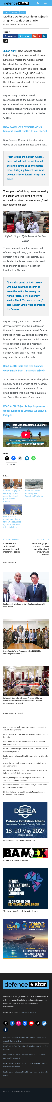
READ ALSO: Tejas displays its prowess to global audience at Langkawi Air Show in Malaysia (25, 411)
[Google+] (35, 36)
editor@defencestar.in (27, 1012)
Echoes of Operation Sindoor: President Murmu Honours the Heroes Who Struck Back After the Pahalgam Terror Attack (22, 700)
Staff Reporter (11, 24)
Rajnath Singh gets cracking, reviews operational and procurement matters (11, 496)
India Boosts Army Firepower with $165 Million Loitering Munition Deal (22, 652)
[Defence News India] (16, 2)
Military (14, 12)
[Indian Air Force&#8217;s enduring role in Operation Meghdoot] (34, 484)
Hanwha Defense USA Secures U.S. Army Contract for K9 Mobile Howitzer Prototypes (25, 786)
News (23, 12)
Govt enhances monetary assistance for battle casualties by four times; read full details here (12, 521)
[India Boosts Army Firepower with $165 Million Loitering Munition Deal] (26, 634)
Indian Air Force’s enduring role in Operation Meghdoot (34, 493)
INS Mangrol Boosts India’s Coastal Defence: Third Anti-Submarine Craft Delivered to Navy (25, 771)
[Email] (5, 41)
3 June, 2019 (22, 24)
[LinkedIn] (44, 36)
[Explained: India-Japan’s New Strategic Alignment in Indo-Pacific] (26, 587)
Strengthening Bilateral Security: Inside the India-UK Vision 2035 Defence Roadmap (23, 778)
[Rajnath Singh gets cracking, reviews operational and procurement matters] (12, 484)
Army (6, 12)
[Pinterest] (40, 36)
